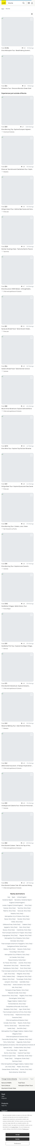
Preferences (17, 1143)
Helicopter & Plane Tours (25, 1085)
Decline (17, 1139)
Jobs (2, 1096)
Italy (2, 9)
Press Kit (4, 1098)
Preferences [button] (25, 1129)
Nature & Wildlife (6, 1083)
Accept (17, 1134)
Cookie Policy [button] (14, 1127)
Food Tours (21, 1083)
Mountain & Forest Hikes (8, 1088)
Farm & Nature (5, 1085)
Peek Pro (4, 1105)
